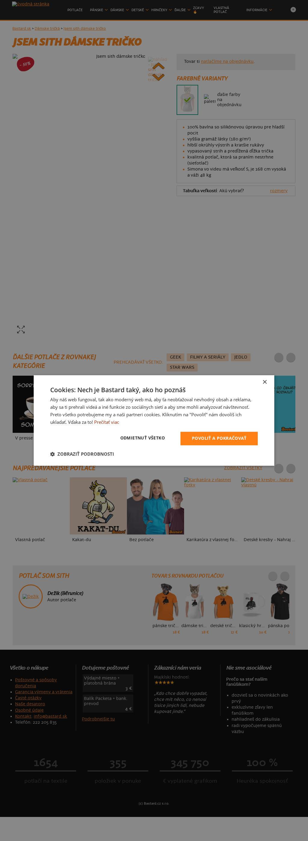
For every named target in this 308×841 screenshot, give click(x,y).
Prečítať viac (106, 422)
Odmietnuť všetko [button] (142, 438)
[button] (82, 454)
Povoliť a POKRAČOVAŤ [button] (219, 438)
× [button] (264, 382)
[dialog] (154, 420)
